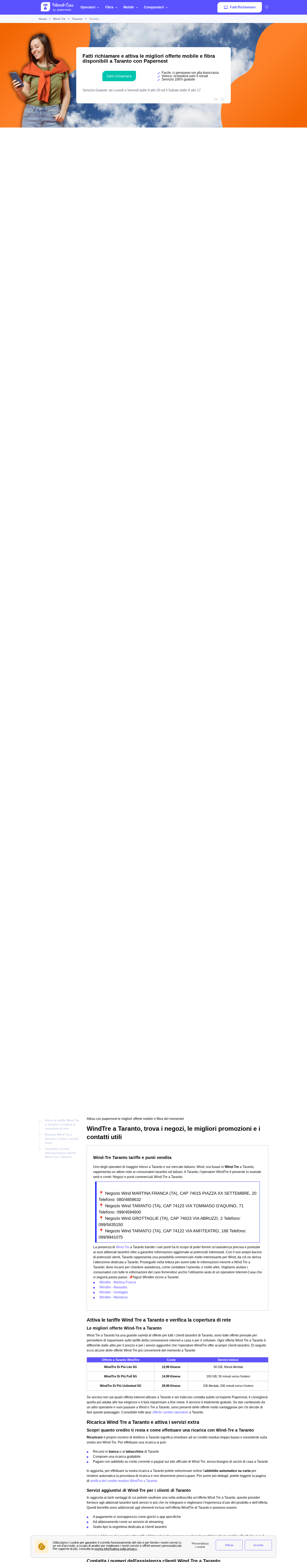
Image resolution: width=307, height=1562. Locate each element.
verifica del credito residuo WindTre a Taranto (123, 1481)
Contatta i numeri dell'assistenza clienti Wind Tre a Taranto (60, 1153)
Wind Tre (123, 1247)
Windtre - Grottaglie (113, 1292)
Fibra (109, 7)
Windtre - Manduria (113, 1297)
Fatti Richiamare (243, 7)
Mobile (128, 7)
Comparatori (154, 7)
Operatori (87, 7)
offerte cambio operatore (170, 1412)
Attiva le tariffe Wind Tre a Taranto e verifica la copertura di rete (62, 1124)
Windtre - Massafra (113, 1287)
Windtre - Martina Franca (117, 1282)
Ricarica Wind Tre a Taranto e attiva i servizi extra (62, 1138)
